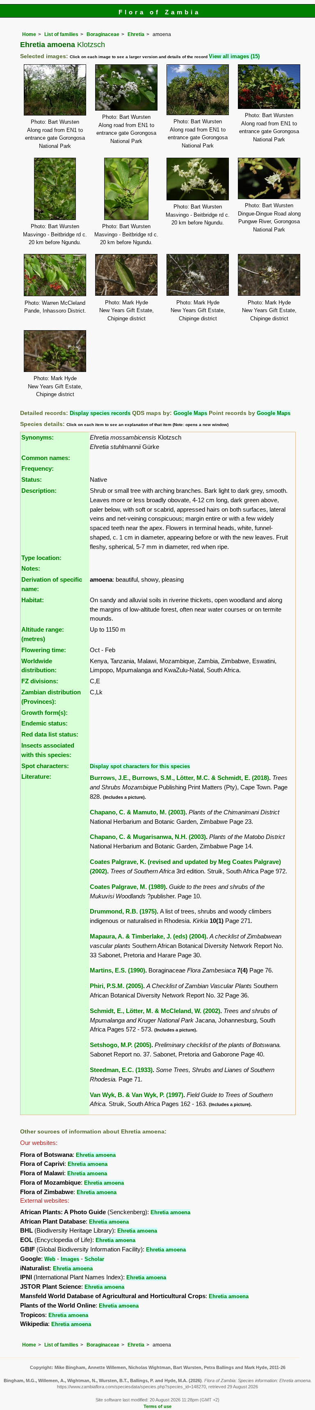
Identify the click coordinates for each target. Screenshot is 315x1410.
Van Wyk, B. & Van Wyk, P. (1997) (136, 1094)
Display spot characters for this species (140, 766)
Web (49, 1259)
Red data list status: (49, 734)
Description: (39, 490)
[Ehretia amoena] (55, 89)
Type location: (41, 557)
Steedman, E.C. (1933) (121, 1069)
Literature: (36, 776)
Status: (31, 479)
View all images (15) (234, 56)
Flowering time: (43, 649)
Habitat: (32, 599)
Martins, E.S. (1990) (117, 970)
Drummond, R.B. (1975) (123, 911)
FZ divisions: (39, 681)
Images (70, 1259)
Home (29, 34)
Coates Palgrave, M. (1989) (128, 886)
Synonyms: (37, 437)
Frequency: (37, 468)
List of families (61, 34)
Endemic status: (44, 723)
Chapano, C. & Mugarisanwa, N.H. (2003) (148, 836)
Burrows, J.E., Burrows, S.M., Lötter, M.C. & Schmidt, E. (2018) (179, 777)
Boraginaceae (103, 34)
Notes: (30, 568)
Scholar (94, 1259)
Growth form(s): (44, 712)
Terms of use (157, 1406)
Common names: (45, 457)
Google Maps (190, 413)
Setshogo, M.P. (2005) (120, 1044)
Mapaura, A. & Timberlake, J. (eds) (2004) (148, 936)
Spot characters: (45, 765)
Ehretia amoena (96, 1155)
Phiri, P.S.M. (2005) (116, 985)
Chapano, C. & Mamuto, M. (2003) (137, 812)
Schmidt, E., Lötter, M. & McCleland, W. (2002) (155, 1010)
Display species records (100, 413)
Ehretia (136, 34)
